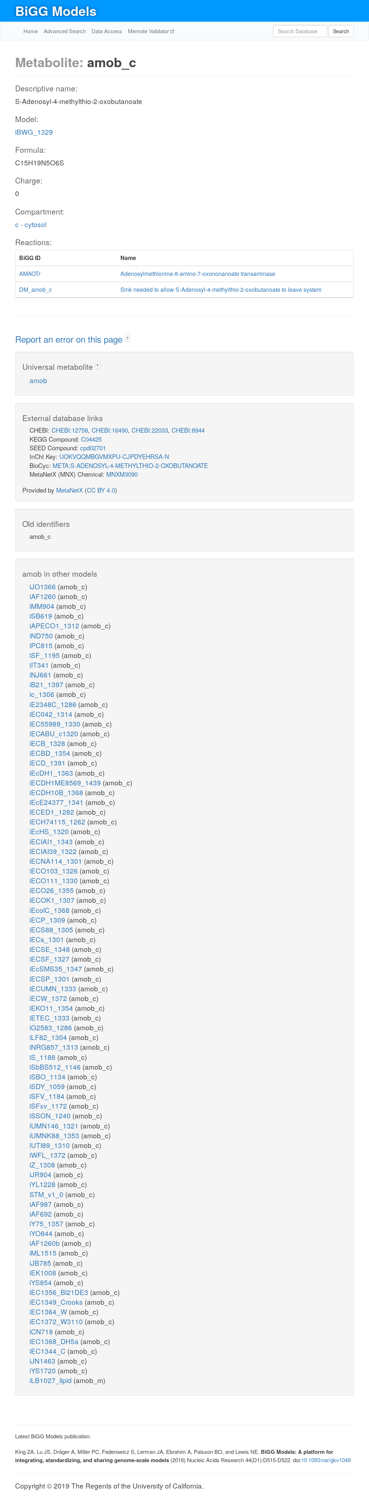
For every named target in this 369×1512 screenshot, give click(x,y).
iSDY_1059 (48, 1086)
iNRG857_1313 (55, 1047)
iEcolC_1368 (50, 910)
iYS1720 (44, 1370)
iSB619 (42, 615)
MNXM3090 (122, 473)
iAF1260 (44, 596)
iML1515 (44, 1252)
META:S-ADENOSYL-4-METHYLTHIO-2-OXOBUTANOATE (130, 465)
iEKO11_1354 (52, 1008)
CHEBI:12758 (70, 429)
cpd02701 (93, 447)
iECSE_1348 (51, 949)
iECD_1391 (48, 762)
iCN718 (42, 1331)
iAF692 (42, 1213)
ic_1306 (43, 694)
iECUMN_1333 (54, 988)
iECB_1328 (48, 743)
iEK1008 (44, 1272)
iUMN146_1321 (55, 1125)
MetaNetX (69, 489)
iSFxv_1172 (49, 1105)
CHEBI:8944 (188, 429)
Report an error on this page (70, 339)
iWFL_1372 (48, 1155)
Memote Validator (149, 31)
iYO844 (42, 1233)
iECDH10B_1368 (57, 792)
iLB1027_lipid (52, 1380)
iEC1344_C (48, 1351)
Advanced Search (65, 31)
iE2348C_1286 (54, 704)
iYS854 (42, 1282)
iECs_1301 (48, 939)
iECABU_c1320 (55, 733)
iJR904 (41, 1174)
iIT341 (40, 665)
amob (38, 380)
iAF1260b (46, 1243)
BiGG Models (56, 10)
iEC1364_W (49, 1311)
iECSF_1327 (50, 958)
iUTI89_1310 (51, 1145)
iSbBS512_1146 (56, 1066)
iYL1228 (43, 1184)
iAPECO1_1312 (55, 625)
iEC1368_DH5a (55, 1341)
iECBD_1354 (51, 753)
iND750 (42, 635)
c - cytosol (30, 224)
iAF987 (42, 1204)
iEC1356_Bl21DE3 (60, 1292)
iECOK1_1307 (53, 900)
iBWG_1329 (34, 132)
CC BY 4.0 (101, 489)
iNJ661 (41, 674)
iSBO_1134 (48, 1076)
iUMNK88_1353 (55, 1135)
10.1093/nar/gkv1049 (326, 1460)
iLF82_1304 (49, 1037)
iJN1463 (43, 1360)
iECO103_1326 (55, 870)
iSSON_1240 (51, 1115)
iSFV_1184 (48, 1096)
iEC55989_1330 (56, 723)
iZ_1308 (43, 1164)
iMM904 (43, 606)
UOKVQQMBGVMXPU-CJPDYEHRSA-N (114, 456)
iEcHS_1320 (50, 831)
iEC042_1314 (52, 714)
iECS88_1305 (52, 929)
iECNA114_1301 (57, 861)
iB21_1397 (47, 684)
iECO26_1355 (53, 890)
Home (30, 31)
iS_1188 (43, 1057)
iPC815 (42, 645)
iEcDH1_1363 (52, 772)
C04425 (91, 438)
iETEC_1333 (50, 1017)
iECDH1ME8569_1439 (66, 782)
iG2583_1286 (52, 1027)
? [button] (127, 338)
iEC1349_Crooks (57, 1302)
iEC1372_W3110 (57, 1321)
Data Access (107, 31)
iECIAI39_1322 (54, 851)
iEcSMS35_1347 (57, 968)
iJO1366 (44, 586)
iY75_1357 (47, 1223)
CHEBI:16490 (110, 429)
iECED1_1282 (53, 811)
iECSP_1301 (51, 978)
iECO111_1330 (55, 880)
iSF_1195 (46, 655)
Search (341, 31)
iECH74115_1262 (58, 821)
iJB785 (41, 1263)
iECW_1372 (49, 998)
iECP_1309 (48, 919)
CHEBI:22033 (150, 429)
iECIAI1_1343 (52, 841)
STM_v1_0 (47, 1194)
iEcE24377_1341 (57, 802)
